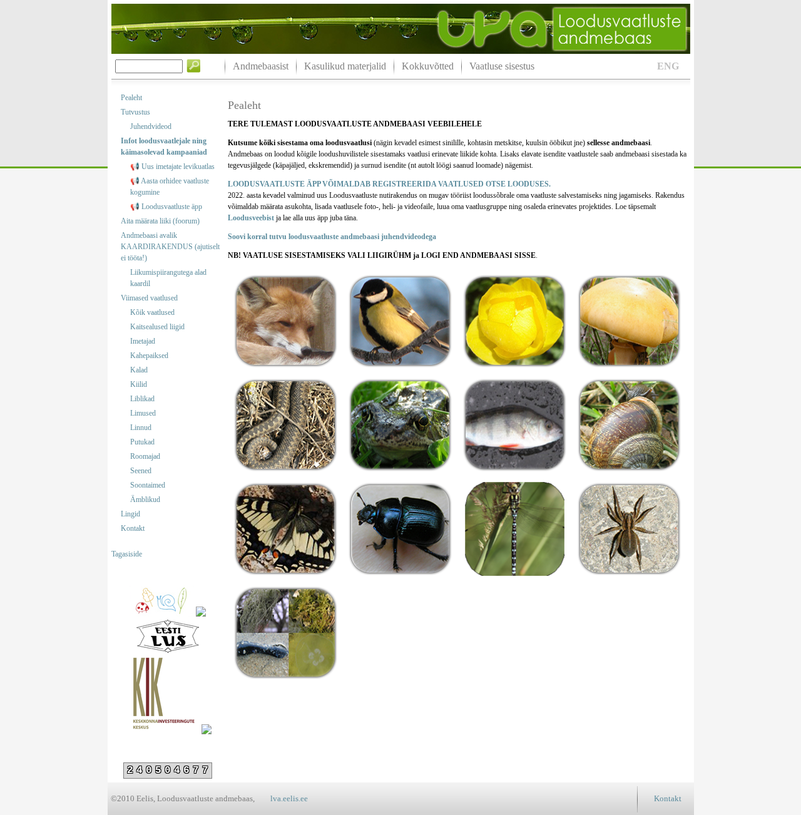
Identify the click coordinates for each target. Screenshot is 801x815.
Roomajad (145, 456)
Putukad (142, 442)
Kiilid (138, 384)
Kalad (139, 370)
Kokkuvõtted (428, 66)
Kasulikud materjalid (345, 66)
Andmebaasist (260, 66)
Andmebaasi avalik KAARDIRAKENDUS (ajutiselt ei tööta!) (170, 246)
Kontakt (133, 528)
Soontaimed (147, 485)
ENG (668, 66)
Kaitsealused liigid (157, 326)
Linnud (140, 427)
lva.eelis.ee (289, 798)
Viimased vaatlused (149, 298)
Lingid (130, 514)
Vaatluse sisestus (501, 66)
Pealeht (131, 97)
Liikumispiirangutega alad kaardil (168, 278)
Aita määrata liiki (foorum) (160, 221)
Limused (143, 413)
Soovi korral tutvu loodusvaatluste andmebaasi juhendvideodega (332, 236)
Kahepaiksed (149, 355)
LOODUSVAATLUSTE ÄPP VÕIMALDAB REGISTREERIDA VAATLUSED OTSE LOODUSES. (389, 184)
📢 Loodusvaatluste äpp (166, 206)
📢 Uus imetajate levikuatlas (172, 166)
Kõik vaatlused (152, 312)
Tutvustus (135, 112)
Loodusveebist (252, 217)
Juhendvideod (150, 126)
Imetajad (142, 341)
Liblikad (142, 398)
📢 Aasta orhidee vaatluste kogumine (169, 187)
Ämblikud (145, 499)
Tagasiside (126, 554)
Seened (140, 470)
